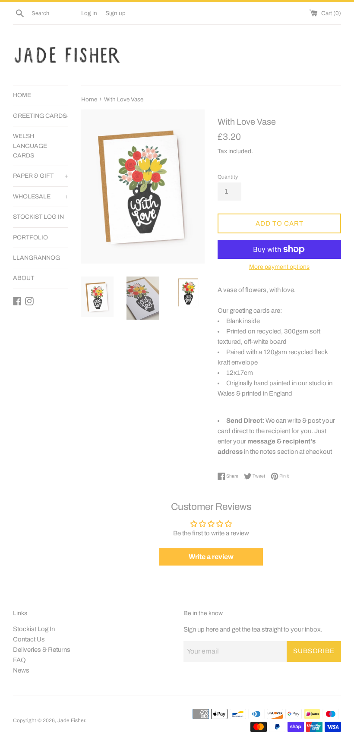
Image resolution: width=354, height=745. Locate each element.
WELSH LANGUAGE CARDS (30, 146)
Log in (89, 13)
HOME (22, 95)
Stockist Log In (34, 629)
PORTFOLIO (30, 237)
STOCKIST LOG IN (38, 217)
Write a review (211, 556)
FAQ (19, 660)
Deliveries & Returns (41, 649)
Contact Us (29, 639)
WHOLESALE (40, 196)
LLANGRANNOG (36, 258)
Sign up (115, 13)
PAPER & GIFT (40, 176)
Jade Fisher (71, 720)
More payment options (279, 267)
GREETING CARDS (40, 116)
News (21, 670)
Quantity (228, 177)
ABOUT (23, 278)
